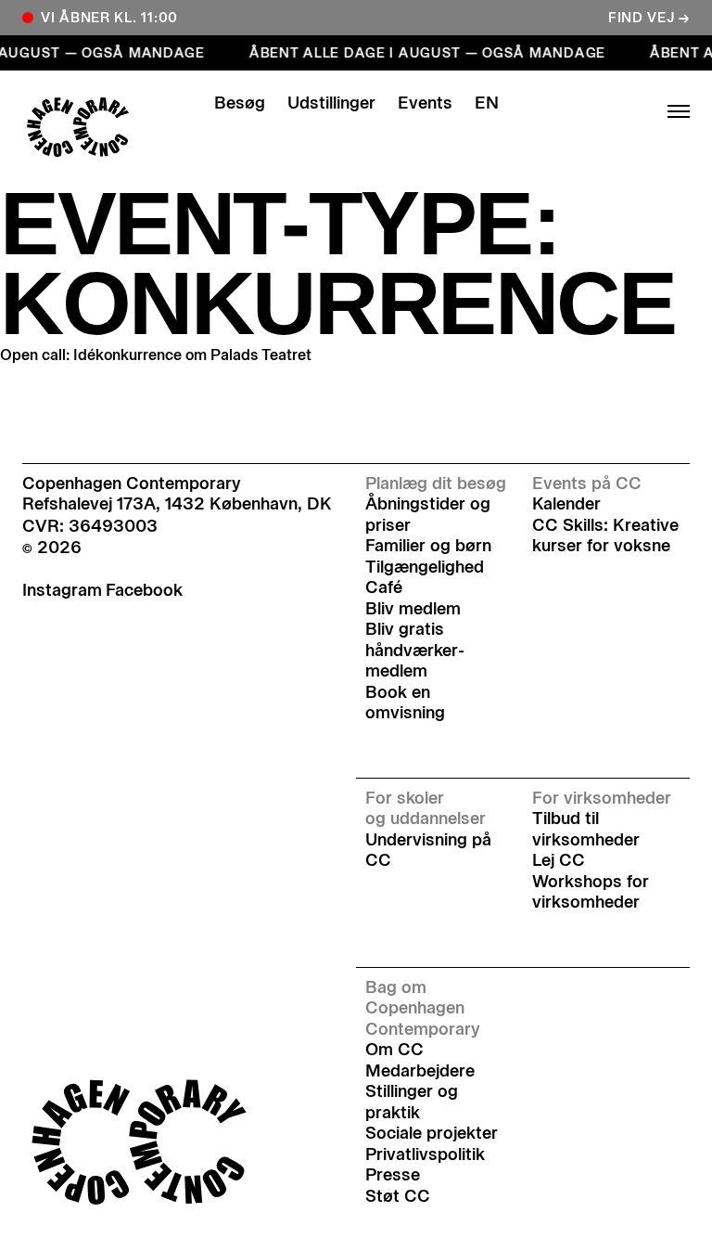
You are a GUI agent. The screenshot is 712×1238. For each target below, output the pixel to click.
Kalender (566, 504)
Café (383, 587)
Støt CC (397, 1196)
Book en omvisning (405, 703)
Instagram (62, 590)
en (487, 103)
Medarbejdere (420, 1071)
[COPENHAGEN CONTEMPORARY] (96, 127)
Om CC (394, 1049)
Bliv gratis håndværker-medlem (414, 650)
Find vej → (649, 17)
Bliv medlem (413, 609)
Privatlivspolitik (425, 1154)
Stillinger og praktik (411, 1102)
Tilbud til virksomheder (586, 829)
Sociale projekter (431, 1133)
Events (425, 103)
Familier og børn (428, 545)
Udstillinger (331, 103)
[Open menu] (615, 111)
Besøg (239, 103)
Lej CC (558, 860)
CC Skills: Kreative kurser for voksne (605, 536)
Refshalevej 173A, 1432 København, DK (177, 504)
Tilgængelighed (424, 567)
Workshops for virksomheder (590, 892)
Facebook (144, 590)
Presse (392, 1175)
